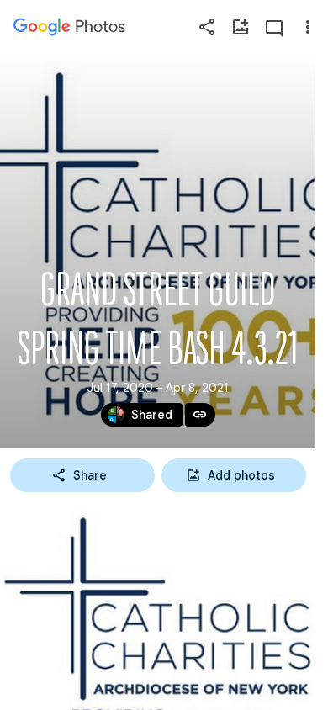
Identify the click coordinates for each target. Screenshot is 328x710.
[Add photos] (240, 27)
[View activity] (274, 27)
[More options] (308, 27)
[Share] (207, 27)
